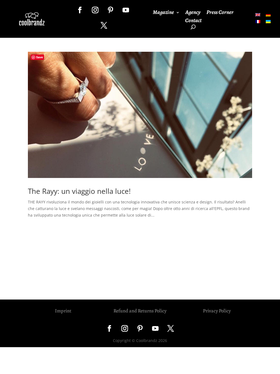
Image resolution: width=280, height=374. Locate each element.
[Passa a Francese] (258, 21)
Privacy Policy (217, 310)
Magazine (163, 13)
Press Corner (220, 13)
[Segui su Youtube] (125, 10)
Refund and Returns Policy (140, 310)
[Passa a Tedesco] (268, 14)
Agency (192, 13)
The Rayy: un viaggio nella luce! (79, 191)
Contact (193, 21)
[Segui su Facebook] (79, 10)
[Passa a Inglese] (258, 14)
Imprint (63, 310)
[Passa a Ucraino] (268, 21)
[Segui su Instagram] (95, 10)
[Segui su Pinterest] (110, 10)
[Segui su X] (103, 25)
